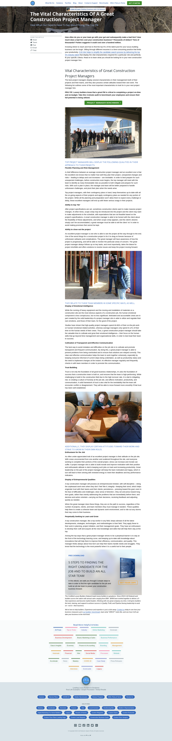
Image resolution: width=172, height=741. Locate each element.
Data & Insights (56, 645)
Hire (78, 653)
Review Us (129, 697)
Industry (84, 630)
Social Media (90, 653)
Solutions (59, 3)
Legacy (99, 669)
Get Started (134, 3)
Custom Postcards (128, 712)
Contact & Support (91, 3)
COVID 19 (87, 661)
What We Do (49, 3)
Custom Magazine (97, 712)
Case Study (101, 661)
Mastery (75, 661)
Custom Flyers (113, 712)
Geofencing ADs (109, 708)
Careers (41, 697)
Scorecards (87, 669)
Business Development (63, 638)
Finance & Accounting (87, 645)
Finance (73, 708)
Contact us (121, 609)
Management (117, 645)
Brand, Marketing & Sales (86, 638)
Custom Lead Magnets (78, 717)
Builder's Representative (126, 708)
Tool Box (68, 3)
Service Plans (53, 697)
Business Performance (109, 638)
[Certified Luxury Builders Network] (86, 685)
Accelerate (54, 661)
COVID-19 (66, 697)
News (65, 661)
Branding (103, 645)
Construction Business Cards (99, 717)
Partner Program (97, 697)
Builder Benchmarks (81, 697)
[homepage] (32, 3)
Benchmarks (103, 3)
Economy (70, 645)
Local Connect (93, 708)
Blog (74, 3)
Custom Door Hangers (121, 717)
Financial (68, 653)
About (80, 3)
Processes (104, 653)
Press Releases (116, 661)
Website (116, 653)
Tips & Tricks (71, 630)
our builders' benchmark (91, 612)
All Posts (58, 630)
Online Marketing (99, 630)
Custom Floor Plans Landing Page (55, 717)
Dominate (113, 630)
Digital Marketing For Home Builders (49, 712)
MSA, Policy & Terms (117, 3)
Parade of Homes (81, 712)
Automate (56, 653)
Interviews (73, 669)
